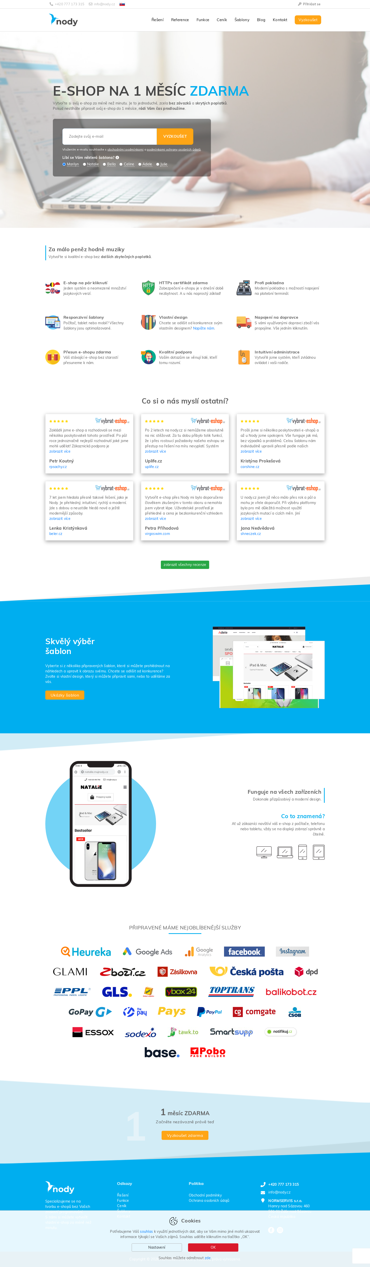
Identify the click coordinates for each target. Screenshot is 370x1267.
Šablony (242, 19)
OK (213, 1247)
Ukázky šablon (65, 695)
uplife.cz (152, 466)
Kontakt (280, 19)
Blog (261, 19)
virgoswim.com (157, 533)
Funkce (203, 19)
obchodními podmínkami (125, 149)
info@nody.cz (104, 4)
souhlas (146, 1231)
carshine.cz (250, 466)
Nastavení (156, 1247)
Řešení (158, 19)
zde (208, 1258)
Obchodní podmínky (205, 1195)
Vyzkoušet (308, 19)
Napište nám (203, 328)
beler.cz (55, 533)
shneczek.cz (251, 533)
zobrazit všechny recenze (185, 564)
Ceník (222, 19)
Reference (180, 19)
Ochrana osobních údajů (209, 1200)
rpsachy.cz (58, 466)
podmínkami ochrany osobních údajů (174, 149)
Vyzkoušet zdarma (185, 1135)
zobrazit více (59, 451)
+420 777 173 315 (69, 4)
